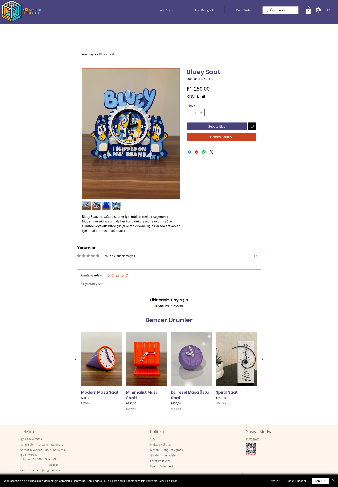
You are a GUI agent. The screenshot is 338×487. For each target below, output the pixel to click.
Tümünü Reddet (296, 481)
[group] (169, 376)
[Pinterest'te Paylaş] (196, 152)
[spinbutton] (195, 112)
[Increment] (201, 112)
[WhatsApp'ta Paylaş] (204, 152)
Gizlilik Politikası (168, 481)
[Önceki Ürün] (75, 358)
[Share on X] (211, 152)
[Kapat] (333, 481)
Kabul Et (320, 481)
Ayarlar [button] (275, 481)
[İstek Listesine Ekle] (252, 126)
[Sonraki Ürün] (262, 358)
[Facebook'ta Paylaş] (189, 152)
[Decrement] (189, 112)
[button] (308, 10)
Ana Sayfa (89, 54)
